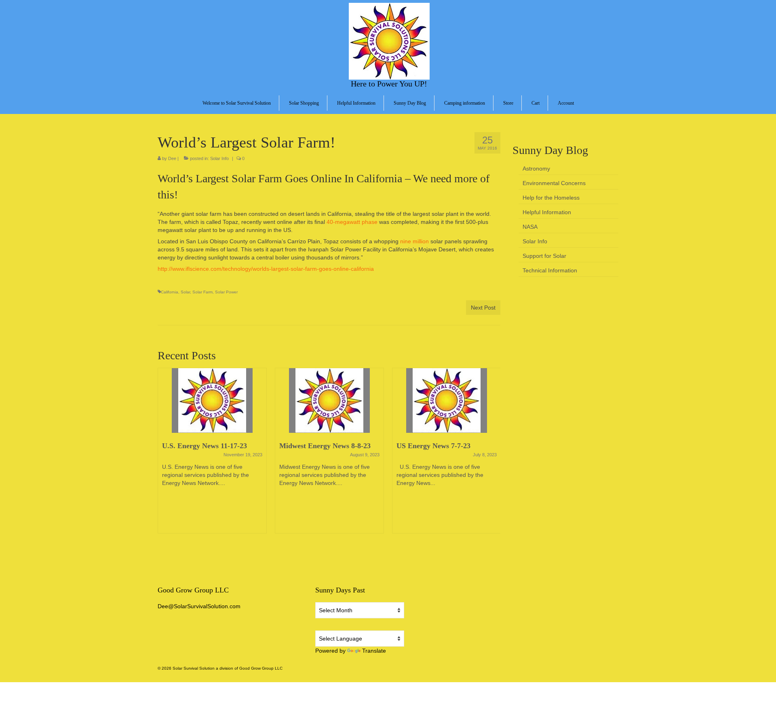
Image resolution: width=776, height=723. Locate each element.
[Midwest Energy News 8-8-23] (329, 400)
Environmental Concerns (554, 183)
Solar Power (226, 292)
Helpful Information (547, 212)
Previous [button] (165, 454)
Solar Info (219, 158)
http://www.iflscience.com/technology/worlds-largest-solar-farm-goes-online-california (266, 269)
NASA (530, 226)
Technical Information (550, 270)
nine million (414, 241)
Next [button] (493, 454)
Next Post (483, 307)
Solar (185, 292)
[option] (212, 455)
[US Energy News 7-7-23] (446, 400)
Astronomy (536, 168)
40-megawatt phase (352, 222)
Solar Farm (202, 292)
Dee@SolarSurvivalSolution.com (199, 606)
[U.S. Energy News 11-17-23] (212, 400)
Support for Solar (544, 256)
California (169, 292)
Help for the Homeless (551, 197)
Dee (172, 158)
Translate (374, 650)
